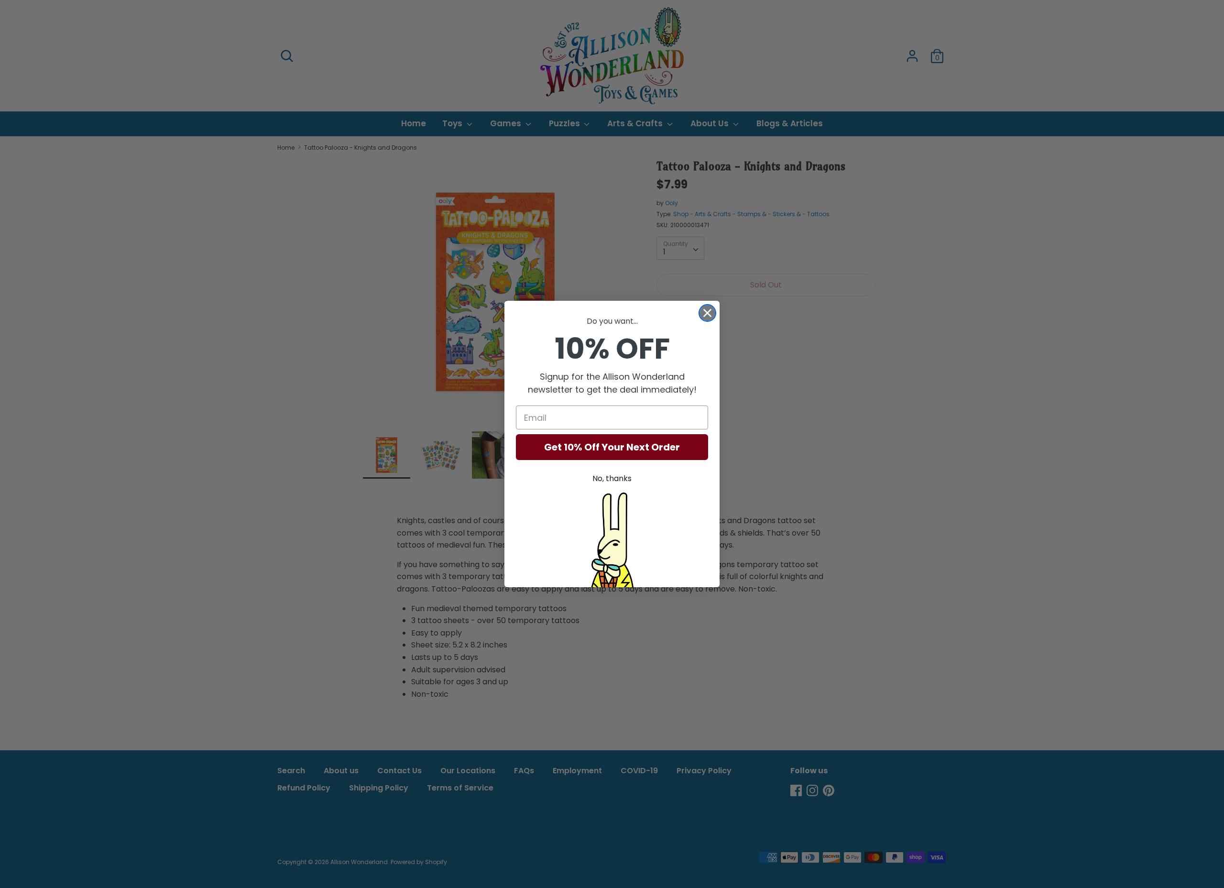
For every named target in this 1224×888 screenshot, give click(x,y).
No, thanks (612, 478)
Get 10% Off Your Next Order (612, 447)
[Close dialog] (707, 313)
